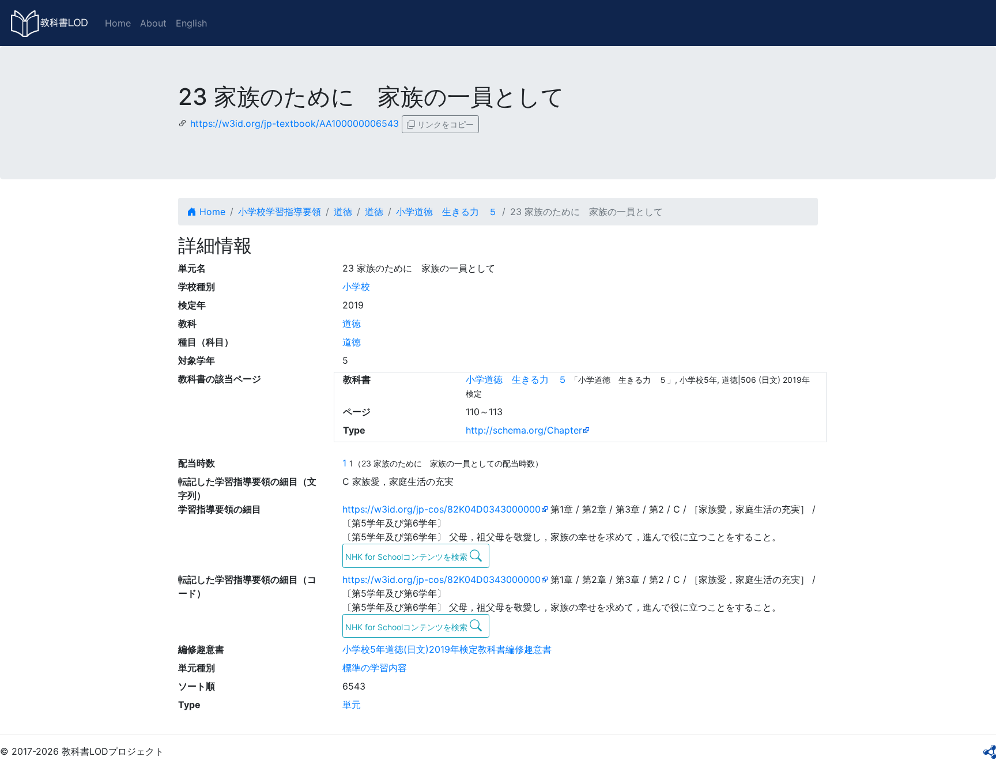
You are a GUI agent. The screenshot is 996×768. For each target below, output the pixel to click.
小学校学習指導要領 (279, 211)
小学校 (356, 286)
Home (118, 23)
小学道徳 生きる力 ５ (446, 211)
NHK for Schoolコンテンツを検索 (407, 557)
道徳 (343, 211)
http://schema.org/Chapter (524, 430)
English (191, 23)
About (153, 23)
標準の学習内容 (374, 667)
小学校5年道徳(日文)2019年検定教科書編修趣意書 (447, 649)
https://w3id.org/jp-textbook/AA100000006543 (294, 123)
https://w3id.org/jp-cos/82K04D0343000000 (441, 509)
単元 (351, 704)
